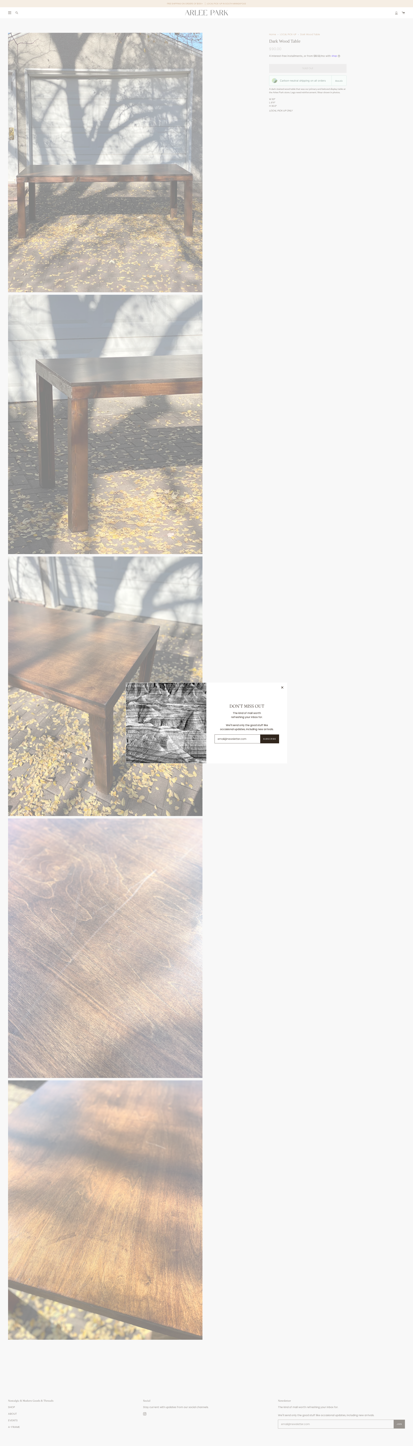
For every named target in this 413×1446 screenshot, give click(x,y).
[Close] (282, 687)
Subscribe (269, 739)
